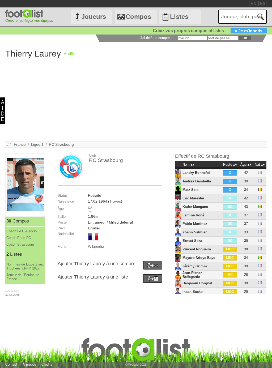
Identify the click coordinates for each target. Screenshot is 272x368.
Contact (11, 364)
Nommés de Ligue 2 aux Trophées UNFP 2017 (25, 266)
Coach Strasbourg (20, 244)
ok (245, 38)
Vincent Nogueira (196, 249)
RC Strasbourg (61, 144)
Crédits (46, 364)
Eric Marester (193, 198)
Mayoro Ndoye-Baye (198, 258)
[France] (93, 241)
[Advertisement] (135, 104)
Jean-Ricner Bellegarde (192, 275)
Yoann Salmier (194, 232)
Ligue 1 (37, 144)
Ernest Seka (192, 241)
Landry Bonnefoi (196, 173)
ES (263, 3)
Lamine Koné (193, 215)
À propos (29, 364)
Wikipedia (96, 246)
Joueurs (93, 16)
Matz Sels (190, 190)
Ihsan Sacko (192, 292)
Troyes (115, 201)
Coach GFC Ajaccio (21, 231)
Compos (138, 16)
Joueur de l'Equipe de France (22, 277)
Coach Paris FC (18, 238)
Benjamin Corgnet (197, 283)
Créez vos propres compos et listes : (207, 30)
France (20, 144)
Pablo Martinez (194, 224)
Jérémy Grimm (194, 266)
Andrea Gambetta (196, 181)
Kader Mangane (195, 207)
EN (253, 3)
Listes (179, 16)
